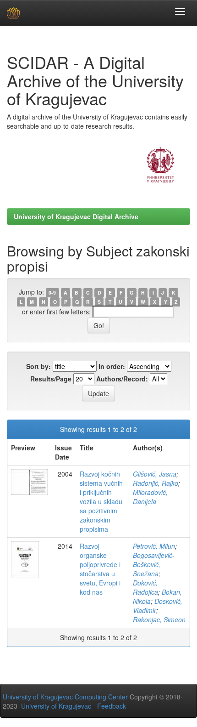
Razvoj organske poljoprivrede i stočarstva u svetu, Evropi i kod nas (100, 568)
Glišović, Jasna (154, 473)
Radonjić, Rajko (155, 483)
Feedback (111, 705)
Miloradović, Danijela (150, 497)
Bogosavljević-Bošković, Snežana (154, 564)
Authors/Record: (122, 378)
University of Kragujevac (56, 705)
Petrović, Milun (154, 546)
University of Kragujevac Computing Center (65, 696)
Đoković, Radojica (145, 587)
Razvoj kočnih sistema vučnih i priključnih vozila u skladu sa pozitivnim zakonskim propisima (101, 501)
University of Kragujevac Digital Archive (76, 216)
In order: (111, 366)
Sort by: (38, 366)
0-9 (52, 292)
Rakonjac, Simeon (159, 619)
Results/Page (50, 378)
